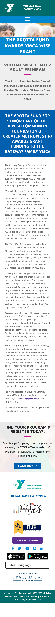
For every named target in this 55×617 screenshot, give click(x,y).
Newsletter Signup (27, 540)
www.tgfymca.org (28, 398)
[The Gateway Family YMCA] (27, 484)
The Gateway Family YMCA (32, 8)
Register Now (25, 465)
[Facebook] (13, 548)
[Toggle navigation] (27, 19)
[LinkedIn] (41, 548)
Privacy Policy (20, 596)
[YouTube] (27, 548)
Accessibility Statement (39, 596)
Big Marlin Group (33, 599)
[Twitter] (19, 548)
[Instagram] (34, 548)
